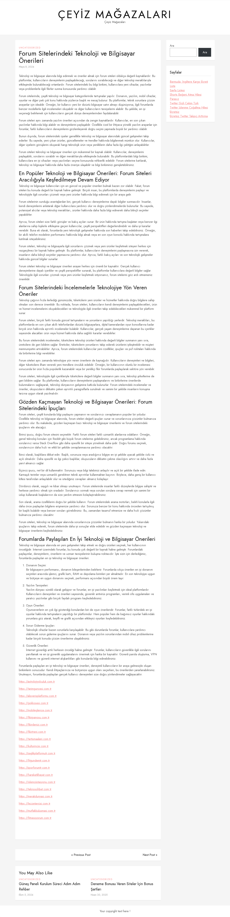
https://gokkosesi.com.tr (33, 703)
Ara (172, 46)
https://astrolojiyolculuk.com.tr (37, 681)
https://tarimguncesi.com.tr (35, 689)
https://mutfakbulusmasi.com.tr (37, 811)
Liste (172, 86)
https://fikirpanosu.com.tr (34, 717)
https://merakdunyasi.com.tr (35, 796)
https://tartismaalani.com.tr (35, 739)
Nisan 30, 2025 (99, 895)
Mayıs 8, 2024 (26, 67)
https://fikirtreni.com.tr (32, 732)
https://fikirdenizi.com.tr (33, 725)
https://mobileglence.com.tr (35, 710)
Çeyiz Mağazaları (115, 14)
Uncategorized (30, 47)
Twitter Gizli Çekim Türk (184, 103)
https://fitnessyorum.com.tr (35, 818)
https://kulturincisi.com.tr (34, 746)
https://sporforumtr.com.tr (34, 768)
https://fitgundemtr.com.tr (34, 760)
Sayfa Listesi (177, 90)
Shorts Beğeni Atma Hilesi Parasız (185, 97)
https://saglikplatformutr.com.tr (37, 753)
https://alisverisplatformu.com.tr (38, 696)
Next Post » (150, 855)
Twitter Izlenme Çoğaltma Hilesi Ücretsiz (189, 109)
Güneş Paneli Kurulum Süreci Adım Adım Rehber (49, 886)
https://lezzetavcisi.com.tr (34, 803)
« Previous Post (80, 855)
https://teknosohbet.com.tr (35, 789)
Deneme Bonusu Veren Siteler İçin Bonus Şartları (122, 886)
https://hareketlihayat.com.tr (36, 775)
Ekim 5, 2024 (26, 895)
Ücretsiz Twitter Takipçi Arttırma (189, 116)
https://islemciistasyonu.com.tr (37, 782)
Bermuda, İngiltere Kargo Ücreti (189, 82)
